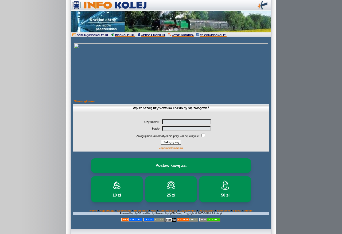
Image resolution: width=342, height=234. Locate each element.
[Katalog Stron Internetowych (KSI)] (187, 220)
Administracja (168, 210)
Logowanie (124, 210)
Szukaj (237, 210)
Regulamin (141, 210)
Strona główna (84, 101)
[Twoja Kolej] (154, 220)
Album (248, 210)
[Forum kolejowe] (131, 220)
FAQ (153, 210)
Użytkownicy (188, 210)
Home (93, 210)
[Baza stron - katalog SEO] (209, 220)
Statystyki (223, 210)
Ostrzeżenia (206, 210)
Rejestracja (107, 210)
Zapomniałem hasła (171, 147)
